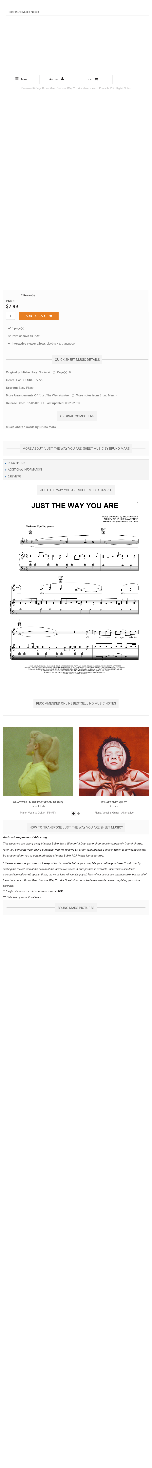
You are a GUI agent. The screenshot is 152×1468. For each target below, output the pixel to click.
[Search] (145, 4)
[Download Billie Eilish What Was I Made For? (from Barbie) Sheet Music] (38, 761)
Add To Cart (37, 316)
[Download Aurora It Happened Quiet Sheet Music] (114, 761)
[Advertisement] (76, 45)
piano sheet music (98, 843)
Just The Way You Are (54, 395)
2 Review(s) (28, 295)
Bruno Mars (107, 395)
